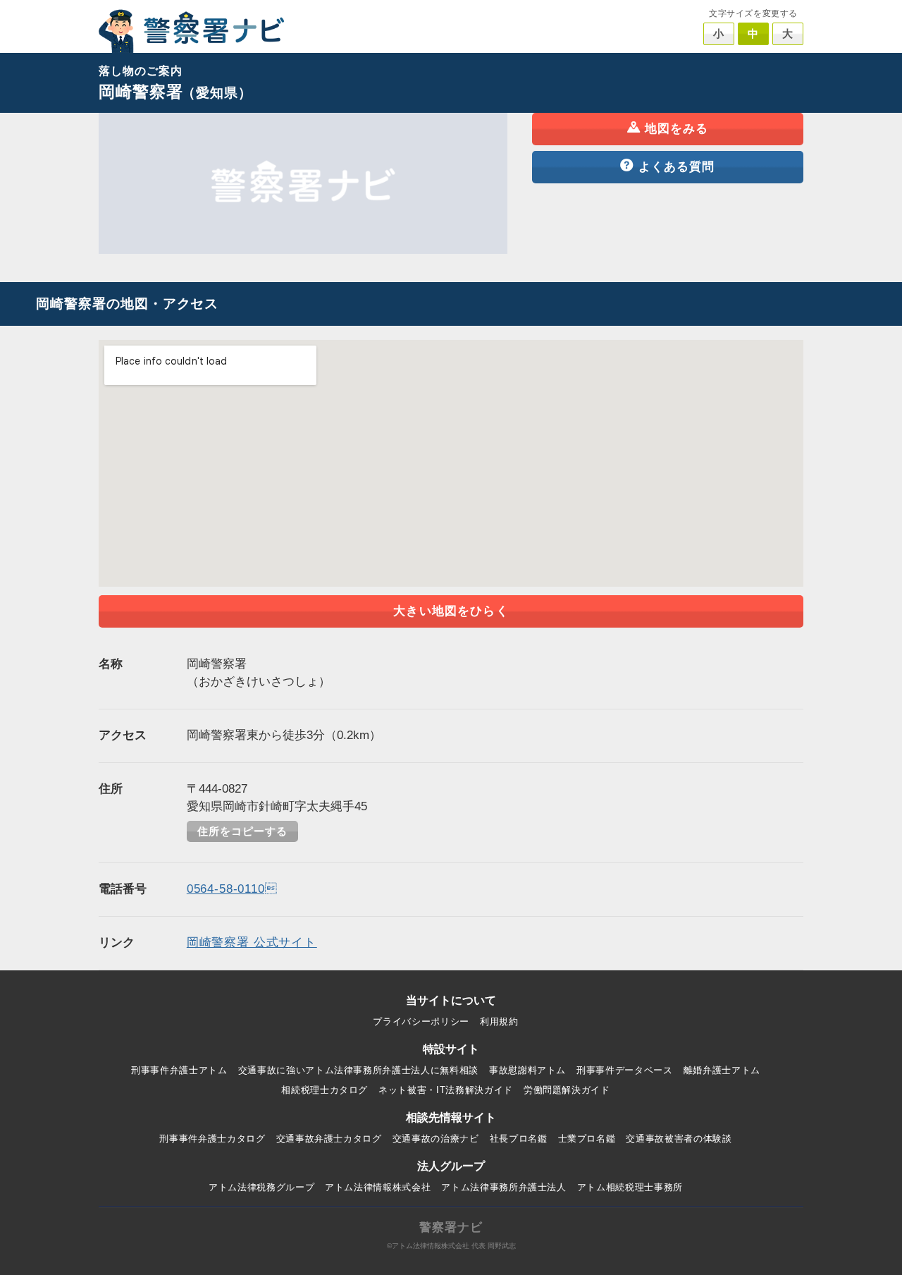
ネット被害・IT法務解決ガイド (445, 1090)
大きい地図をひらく (450, 611)
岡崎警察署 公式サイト (252, 942)
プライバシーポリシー (421, 1021)
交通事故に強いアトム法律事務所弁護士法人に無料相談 (358, 1070)
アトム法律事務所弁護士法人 (503, 1187)
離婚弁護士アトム (722, 1070)
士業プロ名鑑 (587, 1138)
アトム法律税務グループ (261, 1187)
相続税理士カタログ (324, 1090)
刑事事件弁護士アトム (179, 1070)
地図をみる (677, 128)
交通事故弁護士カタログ (329, 1138)
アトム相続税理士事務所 (630, 1187)
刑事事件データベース (624, 1070)
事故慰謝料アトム (527, 1070)
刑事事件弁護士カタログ (212, 1138)
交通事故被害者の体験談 (678, 1138)
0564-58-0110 (232, 889)
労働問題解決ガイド (567, 1090)
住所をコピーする (242, 831)
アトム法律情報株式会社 (378, 1187)
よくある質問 (676, 166)
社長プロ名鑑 (519, 1138)
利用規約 (499, 1021)
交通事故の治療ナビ (436, 1138)
